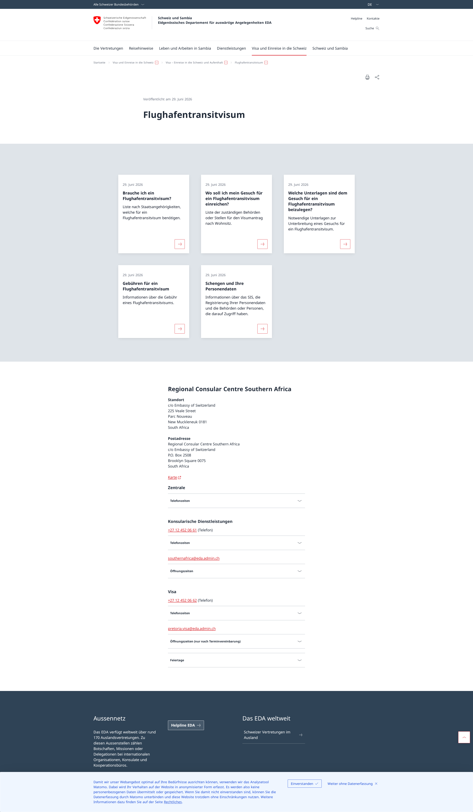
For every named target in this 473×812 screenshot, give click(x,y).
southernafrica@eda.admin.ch (194, 558)
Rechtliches (173, 802)
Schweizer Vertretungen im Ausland (267, 735)
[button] (108, 48)
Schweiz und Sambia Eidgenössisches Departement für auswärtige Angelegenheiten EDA (214, 20)
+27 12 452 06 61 (182, 529)
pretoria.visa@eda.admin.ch (192, 628)
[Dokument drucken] (367, 77)
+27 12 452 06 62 (182, 600)
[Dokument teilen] (377, 77)
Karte (172, 477)
